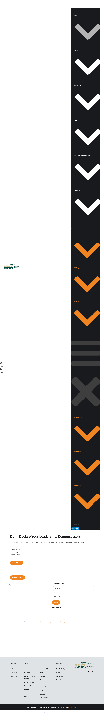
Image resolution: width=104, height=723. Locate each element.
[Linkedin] (73, 528)
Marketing (42, 676)
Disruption (27, 672)
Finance (26, 689)
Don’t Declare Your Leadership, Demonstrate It (45, 536)
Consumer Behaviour (30, 669)
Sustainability (43, 687)
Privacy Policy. (72, 707)
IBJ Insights (13, 672)
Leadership (43, 672)
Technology (43, 694)
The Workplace (44, 697)
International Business (46, 669)
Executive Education (30, 686)
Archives (58, 672)
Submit (56, 602)
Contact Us (59, 679)
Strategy (42, 690)
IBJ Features (13, 669)
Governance (27, 693)
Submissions (60, 676)
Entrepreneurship (29, 682)
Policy (41, 683)
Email (54, 593)
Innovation (27, 696)
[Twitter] (77, 528)
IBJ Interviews (14, 676)
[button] (97, 3)
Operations (43, 679)
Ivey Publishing (60, 669)
